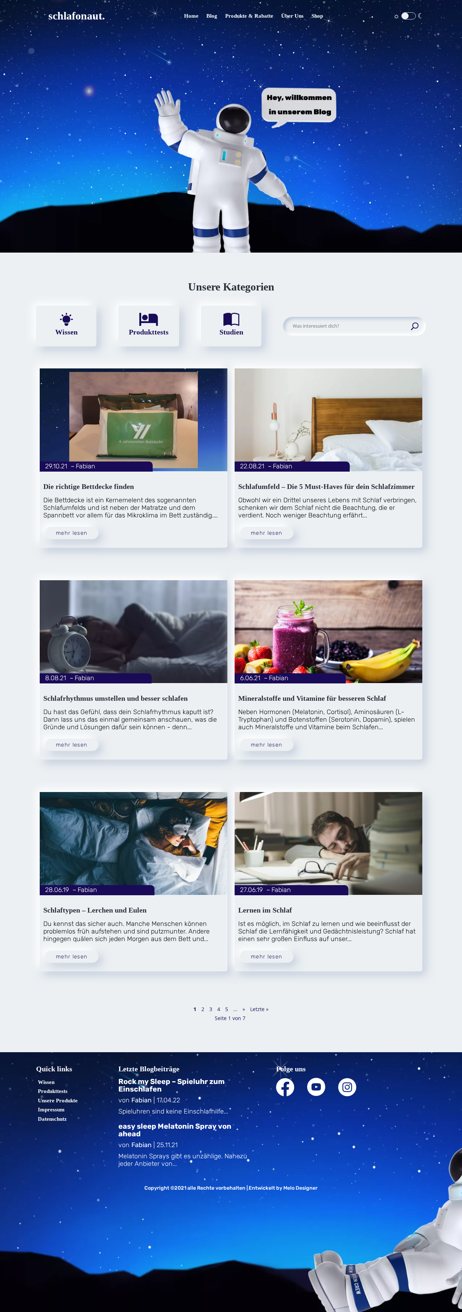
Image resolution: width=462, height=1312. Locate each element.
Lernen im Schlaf (265, 910)
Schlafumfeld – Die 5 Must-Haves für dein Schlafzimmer (326, 486)
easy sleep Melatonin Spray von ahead (174, 1130)
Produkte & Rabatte (249, 16)
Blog (211, 16)
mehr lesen (72, 533)
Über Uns (292, 16)
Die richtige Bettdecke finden (88, 486)
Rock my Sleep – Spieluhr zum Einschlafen (171, 1085)
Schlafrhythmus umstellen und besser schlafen (115, 698)
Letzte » (259, 1009)
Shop (317, 16)
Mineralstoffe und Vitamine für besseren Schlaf (312, 698)
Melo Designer (300, 1188)
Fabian (85, 466)
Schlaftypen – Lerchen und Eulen (95, 910)
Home (191, 16)
